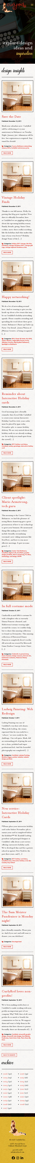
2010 (22, 1097)
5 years (14, 146)
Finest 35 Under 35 (21, 339)
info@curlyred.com (17, 1152)
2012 (22, 1089)
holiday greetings (14, 446)
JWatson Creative (7, 342)
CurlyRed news (6, 861)
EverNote (20, 553)
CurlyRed (5, 446)
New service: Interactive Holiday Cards (15, 812)
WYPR (19, 556)
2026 (5, 1074)
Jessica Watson (6, 340)
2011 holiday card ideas (19, 444)
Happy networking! (15, 297)
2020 (5, 1097)
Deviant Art (27, 656)
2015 (22, 1078)
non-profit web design (14, 1036)
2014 (22, 1081)
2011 (22, 1093)
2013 (22, 1085)
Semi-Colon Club (14, 1038)
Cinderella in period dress (20, 654)
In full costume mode (17, 606)
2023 (5, 1085)
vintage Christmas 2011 (16, 245)
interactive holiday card (20, 861)
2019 (5, 1100)
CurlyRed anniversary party (20, 148)
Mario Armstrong (18, 555)
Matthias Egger (7, 757)
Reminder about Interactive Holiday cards (15, 398)
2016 (22, 1074)
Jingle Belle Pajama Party (20, 340)
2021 (5, 1093)
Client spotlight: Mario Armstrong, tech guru (15, 501)
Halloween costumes (8, 658)
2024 (5, 1081)
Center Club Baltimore (19, 551)
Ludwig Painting (24, 755)
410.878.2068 (17, 1150)
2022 (5, 1089)
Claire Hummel (6, 656)
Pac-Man (28, 555)
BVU (13, 339)
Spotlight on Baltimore (9, 344)
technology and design (9, 556)
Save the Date (11, 116)
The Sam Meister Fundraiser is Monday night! (17, 916)
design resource (17, 656)
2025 (5, 1078)
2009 (22, 1100)
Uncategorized (16, 942)
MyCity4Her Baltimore (21, 342)
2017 (5, 1108)
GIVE (30, 339)
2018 (5, 1104)
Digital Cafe (12, 553)
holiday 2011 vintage (19, 244)
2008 (22, 1104)
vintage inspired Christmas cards (16, 247)
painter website (18, 757)
